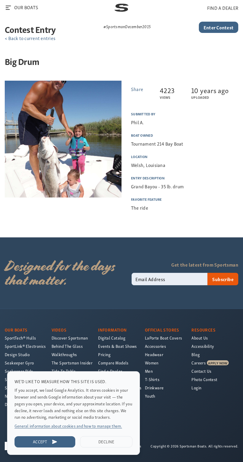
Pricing (104, 354)
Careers (198, 363)
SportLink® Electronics (25, 346)
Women (152, 363)
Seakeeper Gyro (19, 363)
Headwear (154, 354)
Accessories (155, 346)
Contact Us (201, 371)
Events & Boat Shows (117, 346)
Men (149, 371)
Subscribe (223, 279)
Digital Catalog (111, 338)
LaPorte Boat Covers (163, 338)
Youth (150, 396)
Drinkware (154, 388)
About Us (199, 338)
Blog (195, 354)
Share (137, 89)
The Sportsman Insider (72, 363)
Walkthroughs (64, 354)
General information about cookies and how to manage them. (68, 426)
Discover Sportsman (70, 338)
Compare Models (113, 363)
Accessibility (202, 346)
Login (196, 388)
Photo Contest (204, 379)
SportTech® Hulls (20, 338)
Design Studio (17, 354)
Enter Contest (219, 27)
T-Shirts (152, 379)
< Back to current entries (30, 38)
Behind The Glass (67, 346)
